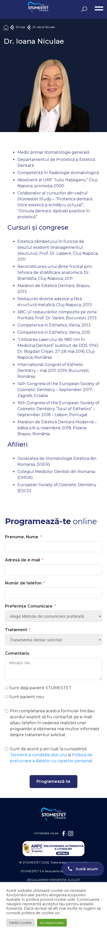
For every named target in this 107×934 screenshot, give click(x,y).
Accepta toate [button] (52, 923)
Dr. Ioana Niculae (44, 27)
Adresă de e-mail (22, 560)
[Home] (6, 27)
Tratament (16, 629)
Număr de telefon (23, 583)
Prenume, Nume (21, 537)
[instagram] (70, 833)
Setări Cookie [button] (20, 923)
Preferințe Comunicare (29, 606)
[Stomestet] (24, 8)
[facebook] (63, 833)
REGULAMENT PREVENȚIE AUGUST (53, 880)
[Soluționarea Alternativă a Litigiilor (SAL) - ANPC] (53, 848)
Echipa (20, 27)
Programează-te (53, 781)
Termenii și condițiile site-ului (38, 755)
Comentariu (17, 653)
